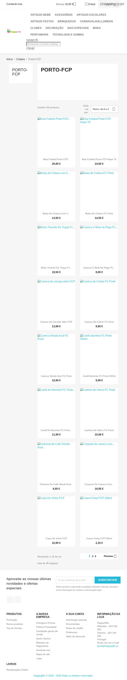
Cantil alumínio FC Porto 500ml (99, 376)
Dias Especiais (78, 28)
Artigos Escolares (91, 14)
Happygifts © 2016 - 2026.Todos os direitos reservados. (63, 675)
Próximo (110, 556)
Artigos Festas (42, 21)
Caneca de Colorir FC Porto (99, 322)
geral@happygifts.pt (107, 646)
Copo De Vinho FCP (56, 538)
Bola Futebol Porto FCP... (56, 159)
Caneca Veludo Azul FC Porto (56, 376)
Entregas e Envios (45, 623)
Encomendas (73, 624)
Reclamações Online (17, 669)
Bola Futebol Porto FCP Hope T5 (99, 159)
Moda (97, 28)
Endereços (71, 632)
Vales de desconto (75, 636)
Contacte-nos (14, 4)
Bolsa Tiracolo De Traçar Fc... (56, 267)
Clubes (36, 28)
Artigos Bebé (40, 14)
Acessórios (64, 14)
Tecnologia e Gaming (68, 34)
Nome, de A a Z (104, 109)
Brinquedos (67, 21)
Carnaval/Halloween (96, 21)
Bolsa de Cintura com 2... (56, 213)
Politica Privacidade (46, 627)
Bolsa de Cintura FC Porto (99, 213)
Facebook (10, 599)
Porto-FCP (20, 72)
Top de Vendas (14, 628)
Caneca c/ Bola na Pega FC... (99, 267)
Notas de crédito (74, 628)
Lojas (39, 658)
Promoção (11, 620)
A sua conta (75, 614)
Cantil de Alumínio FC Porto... (56, 430)
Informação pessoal (76, 620)
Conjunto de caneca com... (99, 484)
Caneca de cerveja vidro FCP (56, 322)
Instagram (17, 599)
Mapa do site (43, 654)
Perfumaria (39, 34)
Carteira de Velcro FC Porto (99, 430)
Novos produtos (14, 624)
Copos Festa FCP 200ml (99, 538)
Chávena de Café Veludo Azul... (56, 484)
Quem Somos (43, 638)
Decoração (54, 28)
